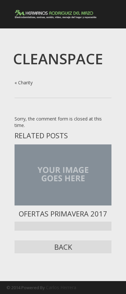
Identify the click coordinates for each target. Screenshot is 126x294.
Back (63, 247)
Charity (25, 82)
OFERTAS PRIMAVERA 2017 (63, 213)
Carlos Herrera (61, 287)
